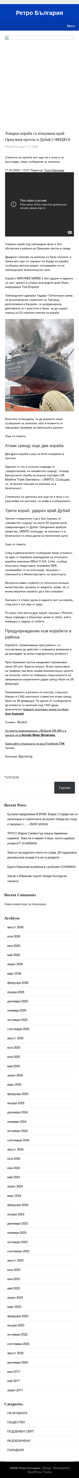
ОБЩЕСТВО (16, 1422)
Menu (71, 25)
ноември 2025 (16, 1010)
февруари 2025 (17, 1094)
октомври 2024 (17, 1130)
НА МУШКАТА (17, 1413)
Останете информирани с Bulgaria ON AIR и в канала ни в (35, 732)
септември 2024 (18, 1140)
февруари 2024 (17, 1205)
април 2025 (15, 1075)
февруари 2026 (17, 982)
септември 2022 (18, 1343)
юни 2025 (13, 1056)
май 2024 (13, 1177)
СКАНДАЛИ (15, 1450)
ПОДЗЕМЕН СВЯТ (20, 1431)
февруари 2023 (17, 1316)
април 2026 (15, 964)
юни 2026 (13, 945)
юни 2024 (13, 1168)
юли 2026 (13, 936)
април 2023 (15, 1297)
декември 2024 (17, 1112)
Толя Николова (54, 170)
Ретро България (39, 12)
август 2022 (15, 1353)
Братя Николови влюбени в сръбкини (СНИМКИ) (41, 866)
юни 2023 (13, 1279)
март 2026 (14, 973)
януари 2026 (15, 992)
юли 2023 (13, 1269)
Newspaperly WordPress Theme (49, 1470)
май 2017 (13, 1380)
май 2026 (13, 955)
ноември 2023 (16, 1232)
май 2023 (13, 1288)
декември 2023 (17, 1223)
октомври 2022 (17, 1334)
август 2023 (15, 1260)
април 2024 (15, 1186)
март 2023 (14, 1306)
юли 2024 (13, 1158)
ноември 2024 (16, 1121)
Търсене (11, 777)
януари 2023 (15, 1325)
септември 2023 (18, 1251)
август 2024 (15, 1149)
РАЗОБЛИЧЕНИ (18, 1440)
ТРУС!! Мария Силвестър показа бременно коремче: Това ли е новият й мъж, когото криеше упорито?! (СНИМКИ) (41, 838)
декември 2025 (17, 1001)
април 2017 (15, 1390)
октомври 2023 (17, 1242)
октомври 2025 (17, 1019)
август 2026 (15, 927)
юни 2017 (13, 1371)
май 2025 (13, 1066)
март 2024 (14, 1195)
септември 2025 (18, 1029)
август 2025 (15, 1038)
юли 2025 (13, 1047)
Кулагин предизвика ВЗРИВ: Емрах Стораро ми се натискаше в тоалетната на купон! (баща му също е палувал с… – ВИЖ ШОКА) (42, 819)
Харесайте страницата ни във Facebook (35, 743)
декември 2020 (17, 1362)
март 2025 (14, 1084)
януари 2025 (15, 1103)
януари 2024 (15, 1214)
